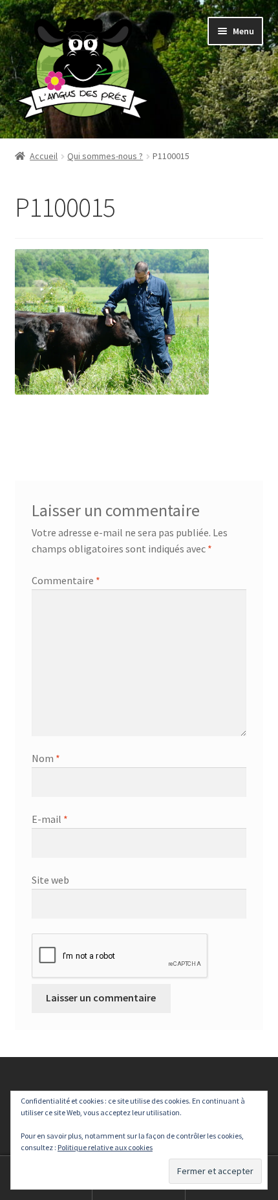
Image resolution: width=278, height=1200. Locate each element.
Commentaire (66, 580)
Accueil (44, 156)
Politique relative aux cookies (105, 1147)
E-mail (50, 819)
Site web (50, 879)
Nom (46, 758)
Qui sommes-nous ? (105, 156)
